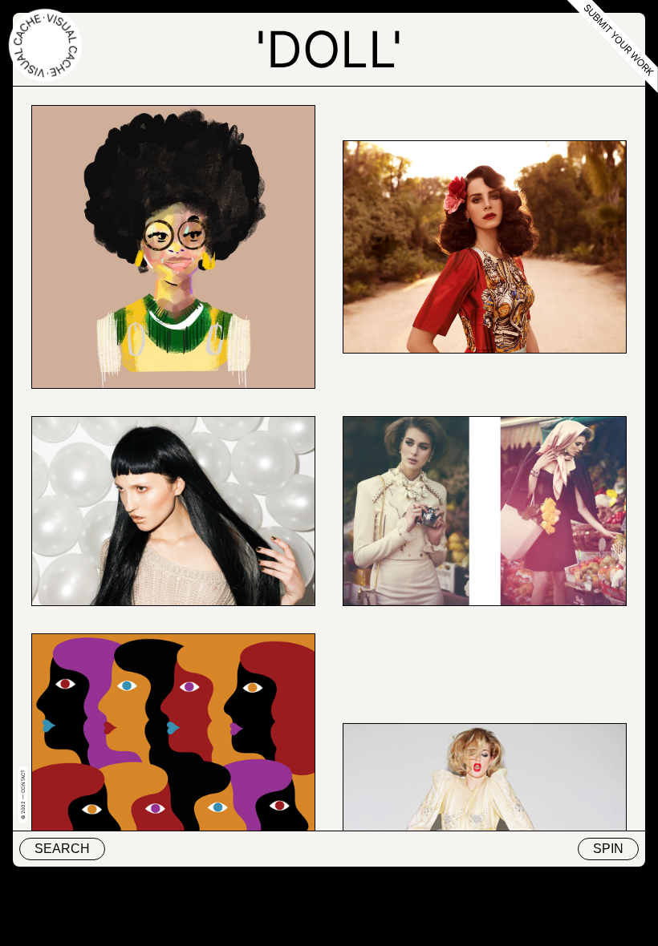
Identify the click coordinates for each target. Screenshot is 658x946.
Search (62, 848)
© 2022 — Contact (23, 794)
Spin (608, 848)
